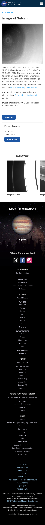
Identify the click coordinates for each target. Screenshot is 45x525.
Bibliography (22, 467)
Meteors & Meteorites (22, 404)
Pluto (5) (22, 388)
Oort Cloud (22, 283)
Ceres (22, 337)
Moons (22, 359)
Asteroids (22, 407)
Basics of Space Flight (22, 445)
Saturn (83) (22, 379)
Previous (5, 227)
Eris (22, 346)
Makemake (22, 340)
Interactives (22, 442)
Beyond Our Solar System (22, 286)
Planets (22, 294)
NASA (3, 3)
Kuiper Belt (22, 279)
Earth (22, 311)
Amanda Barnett (28, 505)
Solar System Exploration (13, 3)
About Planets (22, 298)
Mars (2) (22, 372)
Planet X (22, 353)
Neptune (22, 327)
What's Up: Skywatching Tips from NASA (22, 423)
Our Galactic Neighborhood (13, 9)
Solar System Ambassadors (22, 448)
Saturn (22, 321)
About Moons (22, 362)
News (22, 419)
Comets (23, 410)
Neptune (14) (22, 385)
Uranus (22, 324)
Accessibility (22, 489)
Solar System (22, 270)
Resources (22, 426)
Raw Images (7, 13)
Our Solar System (22, 273)
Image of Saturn (13, 195)
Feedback (22, 471)
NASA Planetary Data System (23, 87)
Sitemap (22, 486)
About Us (22, 464)
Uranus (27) (22, 382)
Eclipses (22, 289)
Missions (22, 435)
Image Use (22, 477)
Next (40, 227)
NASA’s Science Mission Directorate (22, 501)
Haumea (22, 343)
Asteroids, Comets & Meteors (22, 394)
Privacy (22, 474)
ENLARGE (9, 117)
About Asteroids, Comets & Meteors (22, 397)
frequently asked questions (27, 95)
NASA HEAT (22, 454)
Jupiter (22, 240)
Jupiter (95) (22, 375)
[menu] (41, 3)
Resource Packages (22, 451)
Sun (22, 276)
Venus (22, 308)
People (22, 432)
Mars (22, 314)
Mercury (22, 305)
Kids (22, 439)
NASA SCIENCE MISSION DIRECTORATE (22, 480)
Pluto (23, 334)
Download (12, 139)
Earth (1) (22, 369)
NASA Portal (22, 483)
